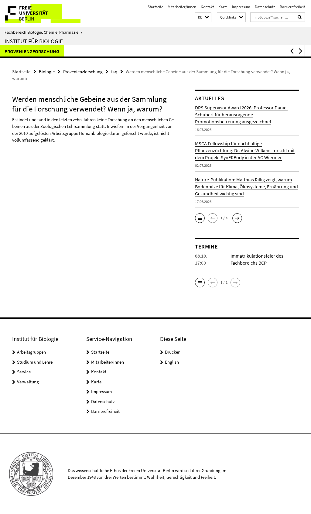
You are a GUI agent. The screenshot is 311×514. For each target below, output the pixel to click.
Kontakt (207, 6)
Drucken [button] (172, 352)
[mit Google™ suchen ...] (300, 17)
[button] (203, 17)
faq (114, 71)
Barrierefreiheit (292, 6)
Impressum (241, 6)
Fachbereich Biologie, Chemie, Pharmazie (43, 32)
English (172, 362)
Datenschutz (265, 6)
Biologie (47, 71)
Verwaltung (28, 382)
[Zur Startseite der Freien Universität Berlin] (40, 13)
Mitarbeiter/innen (182, 6)
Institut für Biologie (34, 41)
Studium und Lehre (35, 362)
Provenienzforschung (32, 51)
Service (24, 372)
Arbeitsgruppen (31, 352)
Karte (222, 6)
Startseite (155, 6)
